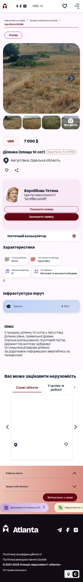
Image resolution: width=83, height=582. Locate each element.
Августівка (19, 160)
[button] (41, 473)
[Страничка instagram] (76, 531)
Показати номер (41, 209)
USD (10, 141)
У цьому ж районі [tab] (56, 388)
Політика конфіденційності (22, 554)
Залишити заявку (41, 216)
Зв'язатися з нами (60, 497)
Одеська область (45, 160)
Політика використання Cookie (25, 559)
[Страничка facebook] (68, 531)
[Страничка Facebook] (20, 6)
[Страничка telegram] (59, 531)
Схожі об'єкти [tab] (27, 388)
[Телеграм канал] (17, 6)
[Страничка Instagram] (24, 6)
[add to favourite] (65, 6)
